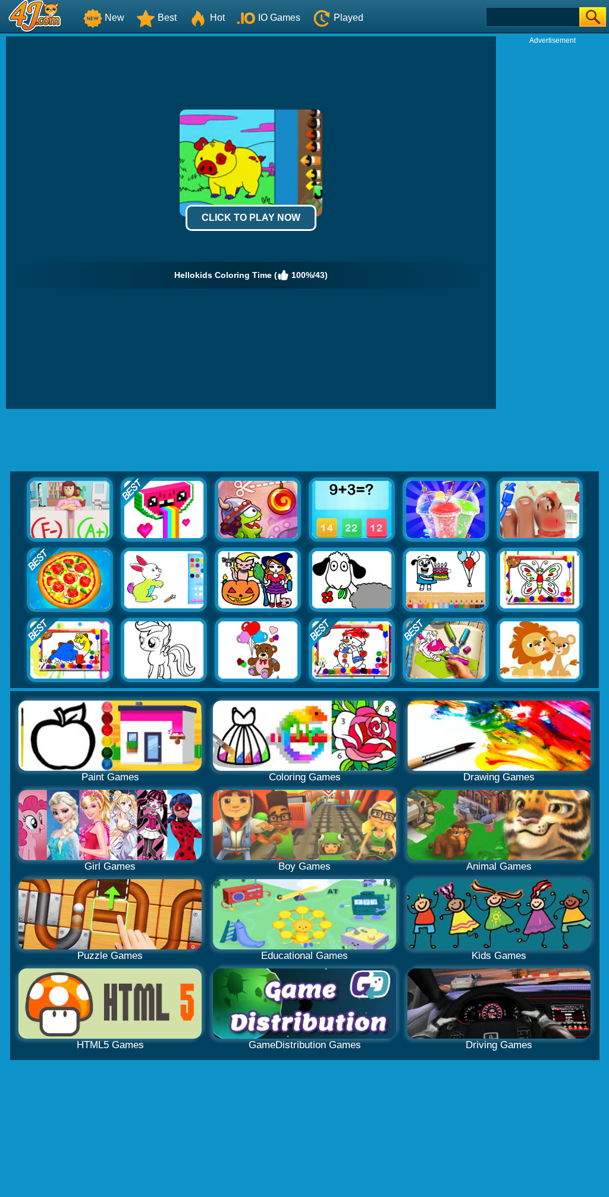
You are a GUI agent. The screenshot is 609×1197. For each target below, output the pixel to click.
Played (348, 17)
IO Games (279, 17)
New (114, 17)
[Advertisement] (552, 223)
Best (167, 17)
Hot (217, 17)
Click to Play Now (251, 217)
